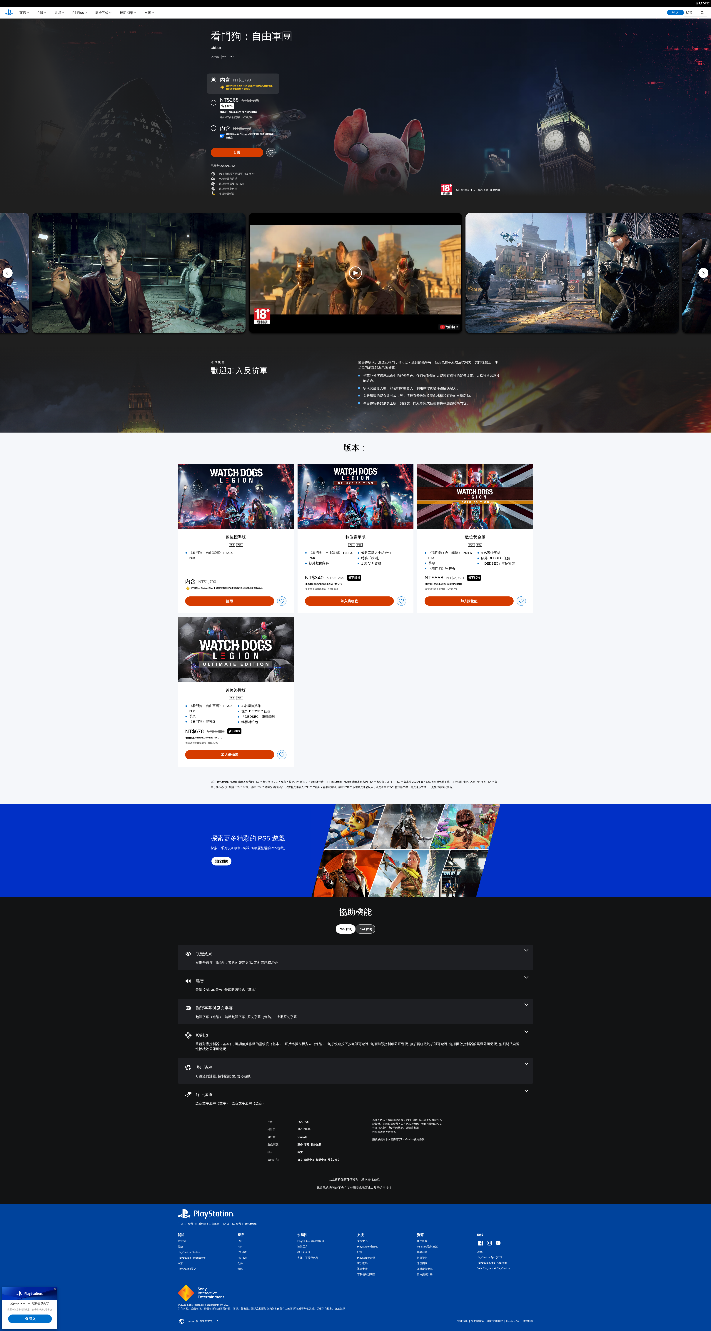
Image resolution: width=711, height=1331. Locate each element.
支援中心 (362, 1241)
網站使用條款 (495, 1321)
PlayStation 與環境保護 (310, 1241)
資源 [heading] (420, 1235)
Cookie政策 (513, 1321)
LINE (480, 1251)
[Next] (703, 273)
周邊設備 (102, 13)
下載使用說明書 (366, 1274)
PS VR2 (242, 1252)
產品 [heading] (241, 1235)
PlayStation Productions (192, 1257)
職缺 (180, 1246)
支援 (147, 13)
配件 (240, 1263)
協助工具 (302, 1246)
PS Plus (78, 13)
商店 (22, 13)
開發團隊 (422, 1263)
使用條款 (422, 1241)
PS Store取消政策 (427, 1246)
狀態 (359, 1252)
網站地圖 (528, 1321)
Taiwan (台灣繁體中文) (200, 1321)
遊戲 (57, 13)
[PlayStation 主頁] (9, 13)
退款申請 (362, 1268)
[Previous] (8, 273)
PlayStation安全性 (367, 1246)
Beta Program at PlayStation (493, 1268)
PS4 (240, 1246)
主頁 (180, 1223)
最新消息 (126, 13)
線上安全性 (303, 1252)
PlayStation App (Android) (492, 1262)
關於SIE (182, 1241)
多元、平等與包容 (307, 1257)
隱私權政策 (477, 1321)
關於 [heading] (181, 1235)
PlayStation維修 (366, 1257)
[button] (355, 273)
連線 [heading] (480, 1235)
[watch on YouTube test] (449, 327)
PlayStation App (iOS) (489, 1257)
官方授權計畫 (425, 1274)
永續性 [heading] (302, 1235)
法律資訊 (462, 1321)
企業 (180, 1263)
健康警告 (422, 1257)
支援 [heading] (360, 1235)
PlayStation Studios (189, 1252)
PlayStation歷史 (187, 1268)
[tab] (345, 929)
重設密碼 (362, 1263)
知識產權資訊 (425, 1268)
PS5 (40, 13)
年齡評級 (422, 1252)
